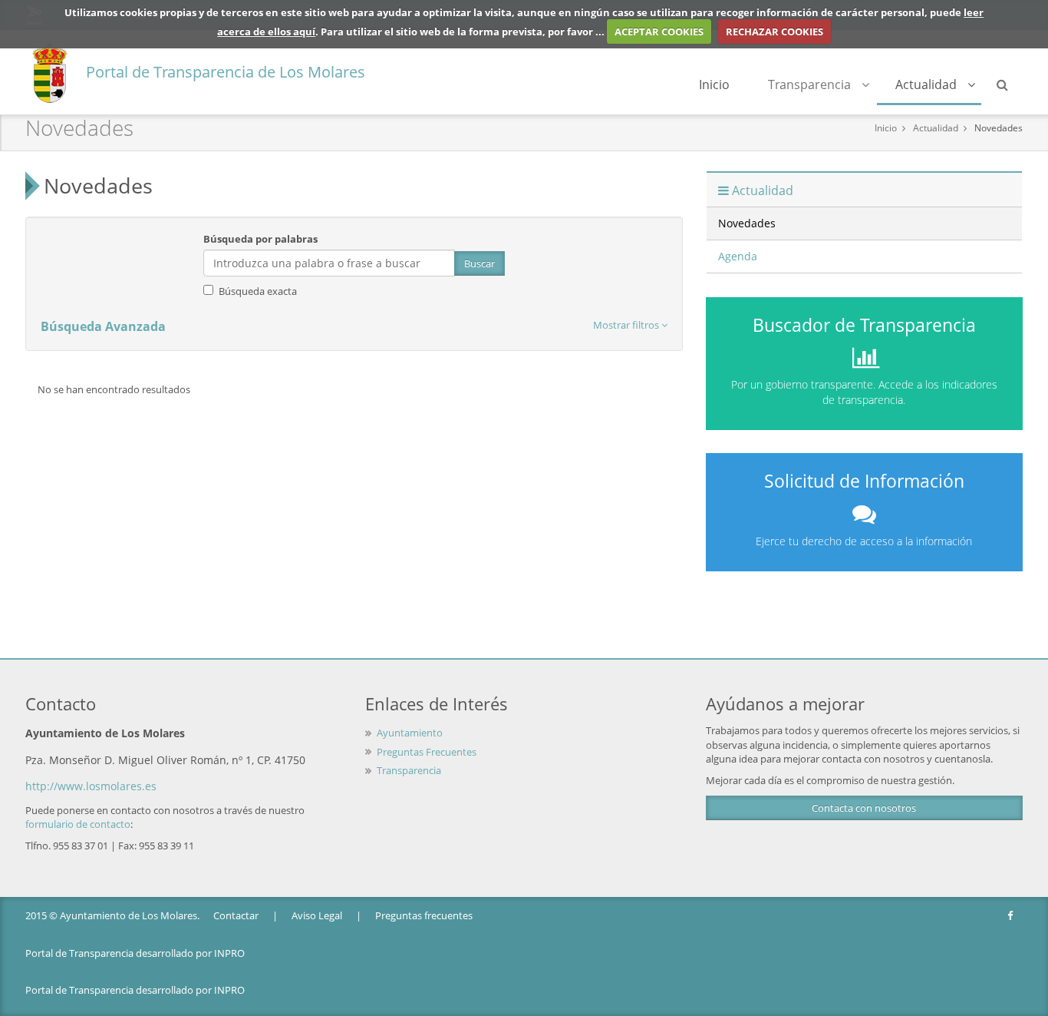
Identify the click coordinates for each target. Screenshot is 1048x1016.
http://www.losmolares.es (91, 786)
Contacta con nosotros (864, 808)
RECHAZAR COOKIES (774, 31)
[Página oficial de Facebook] (1011, 916)
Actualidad (926, 84)
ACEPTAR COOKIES (659, 31)
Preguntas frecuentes (424, 915)
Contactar (236, 915)
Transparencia (809, 84)
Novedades (998, 127)
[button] (630, 325)
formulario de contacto (77, 824)
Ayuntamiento (410, 733)
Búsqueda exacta (258, 291)
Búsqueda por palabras (260, 239)
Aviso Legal (317, 915)
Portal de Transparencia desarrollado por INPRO (135, 953)
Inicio (714, 84)
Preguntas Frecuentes (426, 752)
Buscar (479, 263)
